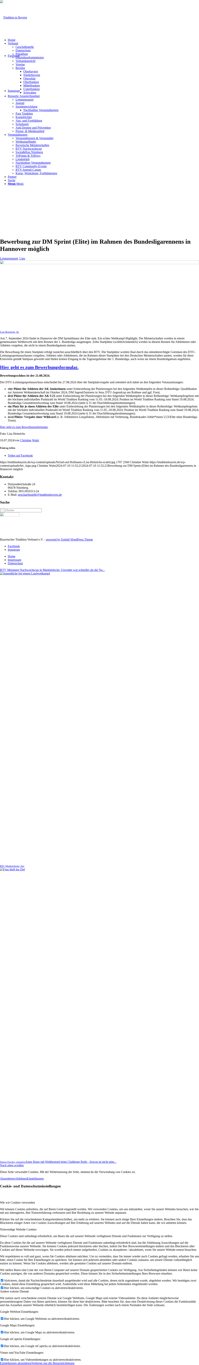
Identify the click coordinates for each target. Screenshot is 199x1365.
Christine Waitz (29, 440)
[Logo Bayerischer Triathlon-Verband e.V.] (13, 17)
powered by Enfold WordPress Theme (69, 539)
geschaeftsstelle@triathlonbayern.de (40, 494)
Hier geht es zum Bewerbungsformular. (39, 367)
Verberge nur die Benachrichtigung (52, 1363)
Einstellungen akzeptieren (15, 1363)
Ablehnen (21, 1178)
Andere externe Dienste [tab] (14, 1291)
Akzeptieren (7, 1178)
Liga (22, 258)
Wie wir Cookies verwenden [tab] (17, 1202)
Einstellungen (35, 1178)
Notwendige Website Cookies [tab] (18, 1229)
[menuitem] (103, 40)
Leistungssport (9, 258)
